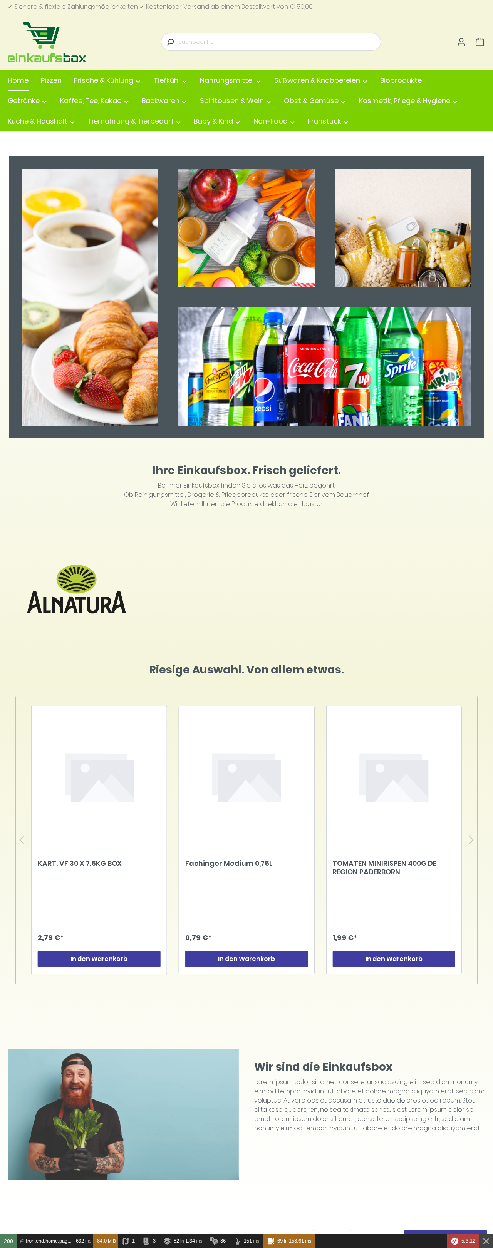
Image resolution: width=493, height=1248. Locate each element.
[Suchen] (170, 42)
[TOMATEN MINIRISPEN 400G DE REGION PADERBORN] (246, 776)
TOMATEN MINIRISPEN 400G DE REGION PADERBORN (237, 867)
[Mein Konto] (461, 42)
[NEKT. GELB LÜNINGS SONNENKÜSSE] (393, 776)
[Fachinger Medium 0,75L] (99, 776)
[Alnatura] (77, 589)
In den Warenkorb (98, 958)
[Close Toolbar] (486, 1241)
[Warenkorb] (480, 42)
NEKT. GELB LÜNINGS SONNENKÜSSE (392, 863)
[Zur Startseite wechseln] (47, 42)
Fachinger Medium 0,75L (81, 863)
